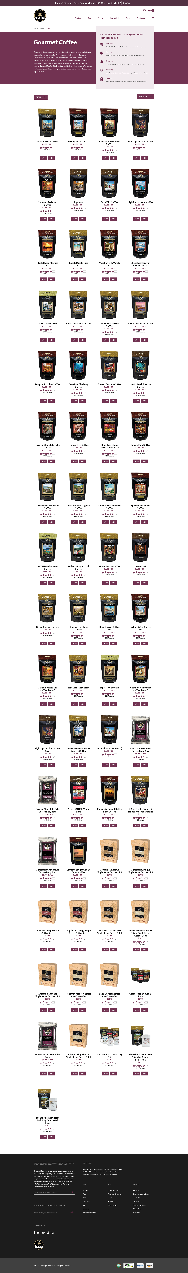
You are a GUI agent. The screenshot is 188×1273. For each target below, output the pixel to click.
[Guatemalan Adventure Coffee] (47, 487)
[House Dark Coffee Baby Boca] (47, 1035)
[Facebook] (34, 1232)
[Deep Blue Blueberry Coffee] (78, 365)
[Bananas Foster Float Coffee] (109, 123)
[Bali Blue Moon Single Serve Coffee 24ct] (109, 975)
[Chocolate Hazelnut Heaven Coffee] (140, 244)
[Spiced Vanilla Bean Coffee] (140, 487)
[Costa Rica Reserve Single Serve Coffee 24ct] (109, 851)
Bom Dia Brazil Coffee (78, 687)
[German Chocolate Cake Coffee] (47, 426)
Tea (89, 18)
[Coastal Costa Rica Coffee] (78, 244)
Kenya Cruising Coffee (47, 627)
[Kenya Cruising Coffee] (47, 608)
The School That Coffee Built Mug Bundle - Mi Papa (47, 1120)
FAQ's (110, 1198)
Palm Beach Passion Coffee (109, 324)
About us (136, 1190)
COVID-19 (136, 1198)
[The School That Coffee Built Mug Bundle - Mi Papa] (47, 1099)
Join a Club (114, 18)
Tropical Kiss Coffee (79, 445)
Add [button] (51, 158)
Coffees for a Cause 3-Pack (140, 995)
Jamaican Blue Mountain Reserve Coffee (79, 749)
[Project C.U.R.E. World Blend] (78, 790)
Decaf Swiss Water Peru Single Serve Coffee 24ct (109, 931)
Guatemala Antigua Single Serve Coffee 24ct (140, 871)
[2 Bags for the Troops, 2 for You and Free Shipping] (140, 790)
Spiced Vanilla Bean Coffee (140, 506)
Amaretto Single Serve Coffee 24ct (47, 931)
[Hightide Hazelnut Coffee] (140, 183)
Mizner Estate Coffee (109, 566)
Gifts (128, 18)
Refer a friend (112, 1205)
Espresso (78, 202)
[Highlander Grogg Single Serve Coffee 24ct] (78, 911)
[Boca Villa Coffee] (109, 183)
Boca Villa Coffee (109, 202)
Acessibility (136, 1212)
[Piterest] (48, 1232)
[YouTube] (43, 1232)
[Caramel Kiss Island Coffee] (47, 669)
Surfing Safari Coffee (78, 141)
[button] (71, 1192)
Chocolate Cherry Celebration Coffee (109, 446)
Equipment (141, 18)
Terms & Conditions (139, 1205)
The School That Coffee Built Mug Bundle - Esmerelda (140, 1057)
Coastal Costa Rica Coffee (78, 264)
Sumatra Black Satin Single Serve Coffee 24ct (47, 995)
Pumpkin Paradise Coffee (47, 384)
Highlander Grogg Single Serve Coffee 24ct (78, 931)
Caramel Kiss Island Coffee (47, 203)
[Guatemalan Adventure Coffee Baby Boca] (47, 851)
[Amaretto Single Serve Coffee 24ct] (47, 911)
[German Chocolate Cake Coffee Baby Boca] (47, 790)
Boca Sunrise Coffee (47, 141)
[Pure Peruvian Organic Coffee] (78, 487)
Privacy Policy (49, 1187)
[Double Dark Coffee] (140, 426)
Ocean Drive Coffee (47, 323)
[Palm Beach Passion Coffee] (109, 305)
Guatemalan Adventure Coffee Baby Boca (47, 871)
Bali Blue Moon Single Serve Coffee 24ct (109, 995)
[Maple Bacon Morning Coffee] (47, 244)
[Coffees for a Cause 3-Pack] (140, 975)
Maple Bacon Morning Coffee (47, 264)
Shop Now (126, 3)
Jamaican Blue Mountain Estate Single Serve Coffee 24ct (141, 933)
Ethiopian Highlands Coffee (78, 628)
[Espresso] (78, 183)
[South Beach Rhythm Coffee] (140, 365)
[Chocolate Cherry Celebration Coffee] (109, 426)
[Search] (137, 10)
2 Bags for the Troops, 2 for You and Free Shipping (140, 810)
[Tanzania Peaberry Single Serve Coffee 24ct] (78, 975)
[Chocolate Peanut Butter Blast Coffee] (109, 790)
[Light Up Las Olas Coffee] (140, 123)
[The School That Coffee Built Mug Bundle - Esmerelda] (140, 1035)
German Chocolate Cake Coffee (47, 446)
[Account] (144, 10)
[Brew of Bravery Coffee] (110, 365)
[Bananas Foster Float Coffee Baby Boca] (140, 729)
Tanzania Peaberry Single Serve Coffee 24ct (78, 995)
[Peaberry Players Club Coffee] (78, 547)
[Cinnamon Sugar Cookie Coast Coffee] (78, 851)
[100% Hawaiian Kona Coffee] (47, 547)
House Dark (140, 566)
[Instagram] (53, 1232)
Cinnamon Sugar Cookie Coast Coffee (78, 871)
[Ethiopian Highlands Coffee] (78, 608)
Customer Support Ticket (141, 1194)
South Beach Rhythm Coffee (140, 385)
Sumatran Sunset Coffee (140, 323)
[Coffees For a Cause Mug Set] (109, 1035)
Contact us (136, 1201)
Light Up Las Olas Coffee (140, 141)
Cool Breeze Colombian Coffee (109, 506)
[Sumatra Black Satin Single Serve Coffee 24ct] (47, 975)
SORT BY (143, 97)
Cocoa (100, 18)
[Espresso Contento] (109, 669)
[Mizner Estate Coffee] (109, 547)
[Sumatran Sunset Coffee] (140, 305)
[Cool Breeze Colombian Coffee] (109, 487)
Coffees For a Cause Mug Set (109, 1055)
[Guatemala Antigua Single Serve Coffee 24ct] (140, 851)
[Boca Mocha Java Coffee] (78, 305)
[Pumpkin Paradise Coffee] (47, 365)
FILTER (38, 97)
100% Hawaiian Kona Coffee (47, 567)
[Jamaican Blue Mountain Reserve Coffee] (78, 729)
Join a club (86, 1201)
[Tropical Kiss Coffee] (78, 426)
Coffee (78, 18)
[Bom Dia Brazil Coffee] (78, 669)
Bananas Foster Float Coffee (109, 142)
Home (36, 29)
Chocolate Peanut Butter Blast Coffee (109, 810)
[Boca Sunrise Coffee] (47, 123)
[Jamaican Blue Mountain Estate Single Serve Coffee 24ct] (140, 911)
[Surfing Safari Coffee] (78, 123)
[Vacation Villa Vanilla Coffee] (109, 244)
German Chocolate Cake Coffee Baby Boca (47, 810)
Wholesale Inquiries (89, 1212)
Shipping (110, 1201)
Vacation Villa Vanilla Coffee (109, 264)
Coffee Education (113, 1190)
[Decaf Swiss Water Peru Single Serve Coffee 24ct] (109, 911)
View (44, 158)
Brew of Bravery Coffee (109, 384)
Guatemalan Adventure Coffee (47, 506)
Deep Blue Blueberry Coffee (78, 385)
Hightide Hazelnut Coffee (140, 202)
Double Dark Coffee (140, 445)
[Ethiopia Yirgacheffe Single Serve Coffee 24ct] (78, 1035)
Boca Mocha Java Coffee (78, 323)
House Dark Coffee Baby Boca (47, 1055)
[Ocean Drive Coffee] (47, 305)
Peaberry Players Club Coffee (78, 567)
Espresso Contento (109, 687)
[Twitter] (38, 1232)
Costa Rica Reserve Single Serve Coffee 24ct (109, 871)
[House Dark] (140, 547)
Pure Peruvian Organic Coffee (78, 506)
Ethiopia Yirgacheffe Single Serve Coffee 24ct (78, 1055)
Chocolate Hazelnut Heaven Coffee (140, 264)
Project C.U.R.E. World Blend (78, 810)
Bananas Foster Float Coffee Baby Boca (140, 749)
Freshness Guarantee (114, 1194)
